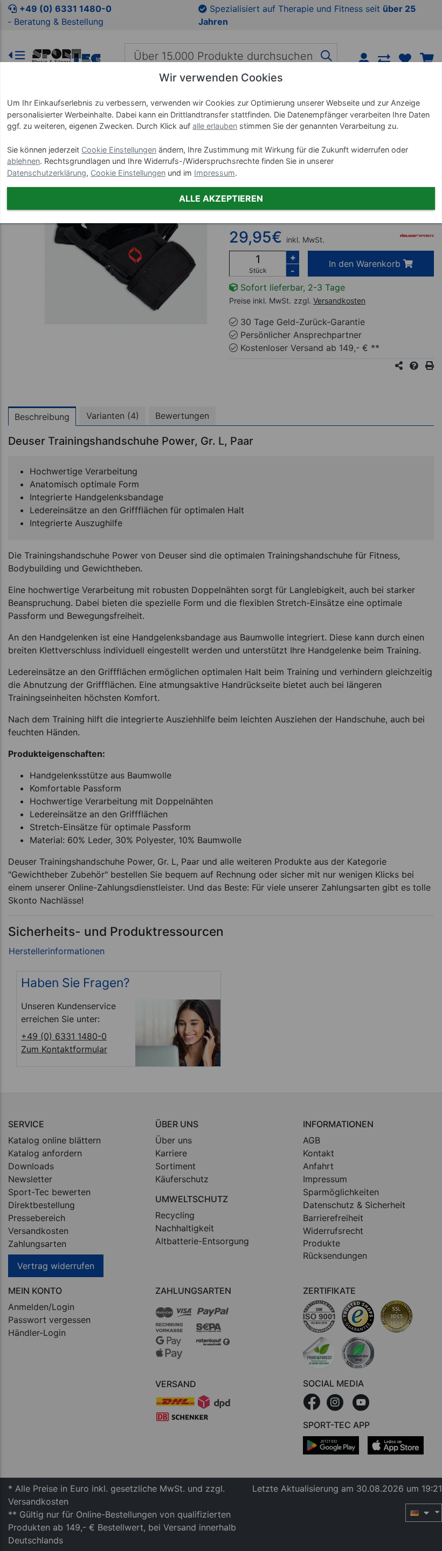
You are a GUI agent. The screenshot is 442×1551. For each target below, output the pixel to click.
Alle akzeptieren (221, 198)
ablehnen (23, 161)
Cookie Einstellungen (118, 149)
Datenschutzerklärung (46, 172)
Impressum (214, 172)
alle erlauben (214, 125)
